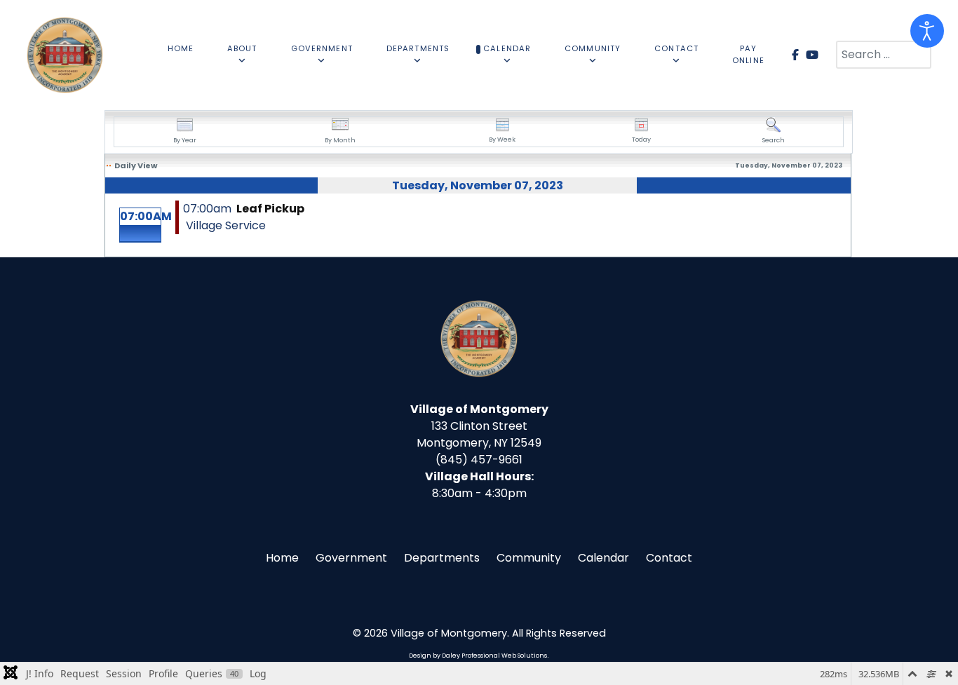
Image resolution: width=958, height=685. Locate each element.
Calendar (603, 558)
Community (529, 558)
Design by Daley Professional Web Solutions (478, 655)
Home (282, 558)
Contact (669, 558)
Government (351, 558)
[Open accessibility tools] (927, 31)
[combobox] (883, 55)
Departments (442, 558)
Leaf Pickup (270, 209)
